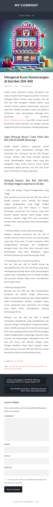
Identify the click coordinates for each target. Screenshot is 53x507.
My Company (26, 5)
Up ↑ (38, 502)
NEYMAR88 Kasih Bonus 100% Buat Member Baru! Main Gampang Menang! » (28, 390)
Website (8, 468)
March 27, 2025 (11, 86)
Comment (9, 416)
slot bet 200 (18, 361)
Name (7, 444)
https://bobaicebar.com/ (15, 120)
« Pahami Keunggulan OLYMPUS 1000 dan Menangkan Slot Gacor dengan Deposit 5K (23, 381)
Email (7, 456)
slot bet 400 (38, 366)
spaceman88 (17, 369)
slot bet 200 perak (26, 366)
